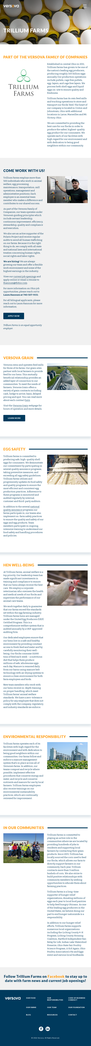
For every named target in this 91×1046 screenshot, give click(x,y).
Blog (28, 1015)
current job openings (24, 276)
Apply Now (14, 316)
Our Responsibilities (55, 999)
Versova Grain (20, 405)
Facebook (56, 976)
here (27, 400)
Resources (52, 1015)
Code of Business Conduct (76, 999)
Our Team (51, 1007)
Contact (72, 1015)
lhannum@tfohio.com (15, 283)
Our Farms (31, 1007)
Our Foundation (76, 1007)
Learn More (14, 418)
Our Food (31, 998)
